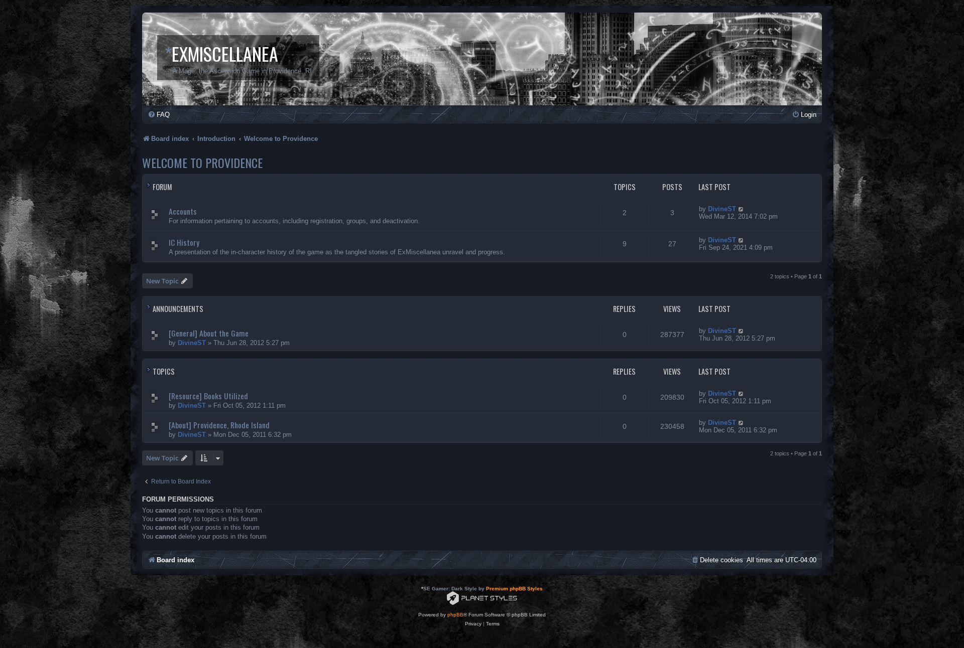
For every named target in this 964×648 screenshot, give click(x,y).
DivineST (722, 209)
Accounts (183, 211)
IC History (184, 242)
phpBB (455, 614)
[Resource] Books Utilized (208, 396)
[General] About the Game (209, 333)
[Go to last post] (741, 331)
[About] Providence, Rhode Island (219, 425)
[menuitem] (159, 114)
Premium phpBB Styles (514, 588)
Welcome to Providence (202, 162)
